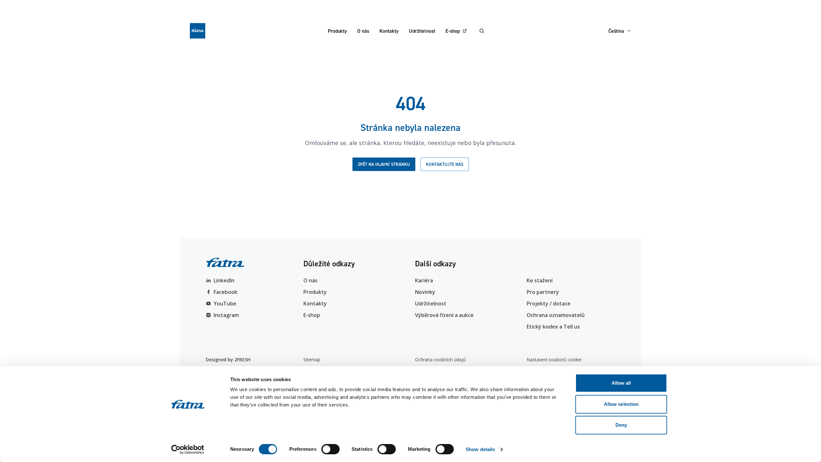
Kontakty (389, 31)
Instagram (226, 315)
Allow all (621, 383)
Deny (621, 425)
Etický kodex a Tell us (553, 326)
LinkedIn (224, 280)
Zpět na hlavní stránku (384, 164)
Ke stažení (540, 280)
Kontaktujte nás (444, 164)
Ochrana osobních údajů (440, 359)
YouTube (225, 303)
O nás (363, 31)
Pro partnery (543, 291)
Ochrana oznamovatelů (556, 315)
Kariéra (424, 280)
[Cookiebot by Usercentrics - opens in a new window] (188, 449)
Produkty (337, 31)
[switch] (330, 449)
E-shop (452, 31)
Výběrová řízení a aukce (444, 315)
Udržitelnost (422, 31)
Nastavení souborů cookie (554, 359)
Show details (480, 449)
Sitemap (311, 359)
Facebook (225, 291)
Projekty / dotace (549, 303)
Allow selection (621, 404)
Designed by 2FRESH (228, 359)
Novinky (425, 291)
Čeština (616, 31)
